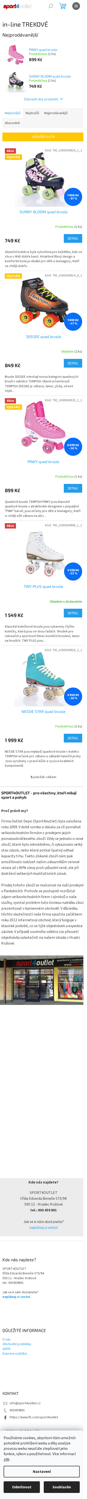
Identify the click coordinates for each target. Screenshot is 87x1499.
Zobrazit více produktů (41, 99)
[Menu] (76, 6)
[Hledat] (51, 6)
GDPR (6, 1349)
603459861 (17, 1410)
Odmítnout (21, 1487)
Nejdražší (32, 113)
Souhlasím (61, 1487)
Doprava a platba (14, 1353)
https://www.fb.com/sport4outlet (34, 1417)
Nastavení (42, 1471)
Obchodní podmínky (16, 1344)
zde (6, 1459)
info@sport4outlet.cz (25, 1403)
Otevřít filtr (43, 137)
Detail (73, 238)
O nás (6, 1339)
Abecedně (12, 123)
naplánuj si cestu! (43, 1227)
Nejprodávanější (56, 113)
